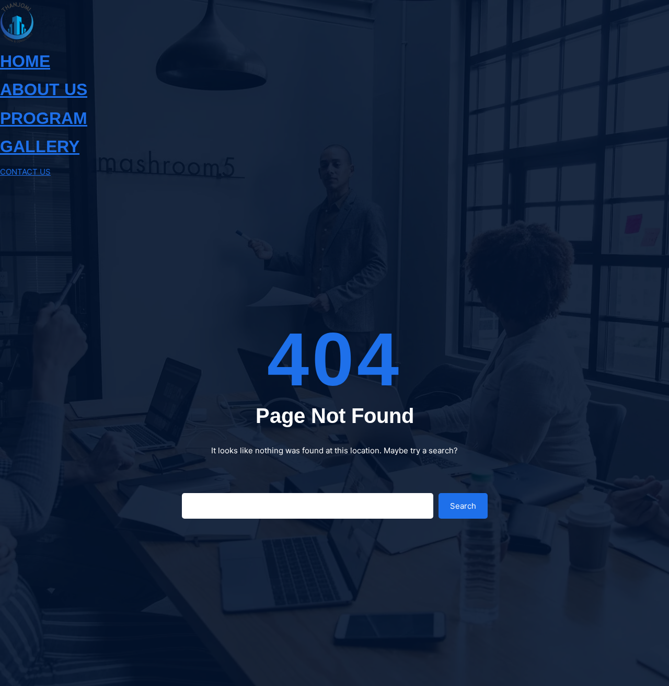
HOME (25, 61)
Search (463, 506)
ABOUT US (43, 89)
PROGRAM (43, 118)
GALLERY (39, 146)
